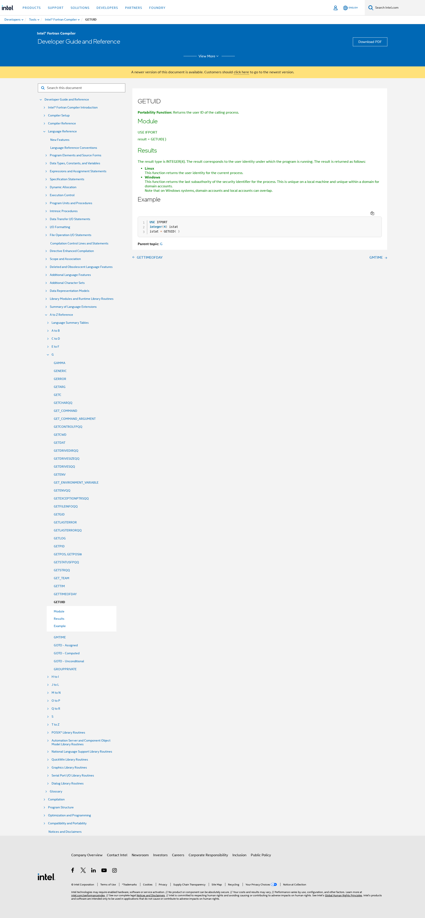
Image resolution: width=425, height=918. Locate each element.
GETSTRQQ (62, 570)
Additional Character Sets (67, 283)
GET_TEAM (61, 578)
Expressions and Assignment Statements (78, 171)
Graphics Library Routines (69, 767)
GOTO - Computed (66, 653)
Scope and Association (65, 259)
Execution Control (62, 195)
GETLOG (60, 538)
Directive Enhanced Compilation (72, 251)
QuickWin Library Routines (70, 759)
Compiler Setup (59, 115)
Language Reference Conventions (73, 148)
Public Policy (261, 855)
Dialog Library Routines (68, 783)
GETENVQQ (62, 490)
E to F (55, 347)
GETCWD (60, 435)
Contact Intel (117, 855)
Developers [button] (107, 8)
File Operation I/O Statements (70, 235)
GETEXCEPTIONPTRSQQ (71, 498)
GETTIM (59, 586)
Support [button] (56, 8)
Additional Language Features (70, 275)
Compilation (56, 799)
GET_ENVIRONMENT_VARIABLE (76, 482)
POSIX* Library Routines (68, 732)
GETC (57, 395)
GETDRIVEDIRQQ (66, 451)
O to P (56, 701)
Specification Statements (67, 179)
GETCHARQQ (63, 403)
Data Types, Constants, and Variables (75, 163)
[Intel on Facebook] (73, 871)
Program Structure (61, 807)
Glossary (56, 791)
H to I (55, 677)
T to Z (55, 724)
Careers (178, 855)
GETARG (60, 387)
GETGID (59, 514)
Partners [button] (133, 8)
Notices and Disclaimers (65, 832)
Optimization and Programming (69, 815)
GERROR (60, 379)
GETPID (59, 546)
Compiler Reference (62, 123)
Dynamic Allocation (63, 187)
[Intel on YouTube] (104, 871)
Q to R (56, 709)
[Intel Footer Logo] (46, 876)
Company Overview (86, 855)
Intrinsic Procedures (64, 211)
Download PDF (370, 42)
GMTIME (60, 637)
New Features (60, 140)
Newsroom (140, 855)
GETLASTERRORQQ (68, 530)
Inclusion (239, 855)
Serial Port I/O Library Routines (73, 775)
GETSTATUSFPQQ (66, 562)
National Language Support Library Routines (82, 751)
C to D (56, 339)
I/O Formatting (60, 227)
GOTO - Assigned (66, 645)
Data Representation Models (69, 291)
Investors (160, 855)
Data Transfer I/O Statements (70, 219)
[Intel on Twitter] (83, 871)
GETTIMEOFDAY (65, 594)
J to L (55, 685)
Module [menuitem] (59, 611)
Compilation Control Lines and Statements (79, 243)
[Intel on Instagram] (114, 871)
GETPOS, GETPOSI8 (68, 554)
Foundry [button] (157, 8)
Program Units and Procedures (71, 203)
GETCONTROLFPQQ (68, 427)
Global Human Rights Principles (343, 895)
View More (207, 56)
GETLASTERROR (65, 522)
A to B (56, 331)
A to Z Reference (61, 315)
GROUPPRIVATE (65, 669)
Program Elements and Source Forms (75, 155)
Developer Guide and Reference (66, 99)
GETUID (59, 602)
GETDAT (59, 443)
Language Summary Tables (70, 323)
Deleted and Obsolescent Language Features (81, 267)
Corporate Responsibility (208, 855)
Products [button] (32, 8)
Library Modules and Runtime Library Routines (82, 299)
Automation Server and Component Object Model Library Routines (81, 742)
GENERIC (60, 371)
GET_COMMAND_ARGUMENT (75, 419)
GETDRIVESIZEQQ (66, 459)
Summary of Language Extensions (73, 307)
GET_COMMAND (65, 411)
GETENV (60, 474)
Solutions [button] (80, 8)
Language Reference (62, 131)
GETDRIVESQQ (64, 467)
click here (241, 72)
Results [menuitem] (59, 619)
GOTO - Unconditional (69, 661)
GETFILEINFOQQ (66, 506)
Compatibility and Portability (67, 823)
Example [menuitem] (60, 626)
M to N (56, 693)
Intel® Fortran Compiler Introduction (73, 107)
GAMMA (59, 363)
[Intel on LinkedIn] (93, 871)
